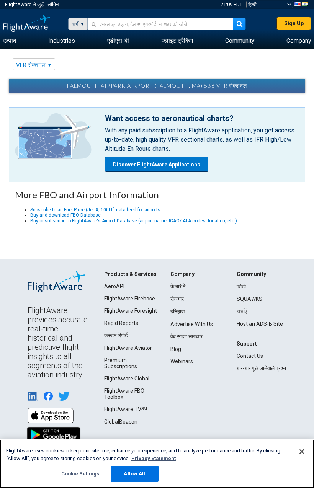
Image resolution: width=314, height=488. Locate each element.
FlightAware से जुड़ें (24, 4)
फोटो (241, 286)
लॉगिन (53, 4)
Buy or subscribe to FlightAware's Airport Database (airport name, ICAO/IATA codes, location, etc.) (133, 221)
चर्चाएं (242, 311)
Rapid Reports (121, 323)
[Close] (301, 451)
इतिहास (177, 311)
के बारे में (177, 286)
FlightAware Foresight (130, 311)
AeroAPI (114, 286)
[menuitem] (9, 41)
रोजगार (177, 299)
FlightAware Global (126, 378)
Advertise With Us (191, 324)
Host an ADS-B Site (260, 324)
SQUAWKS (249, 299)
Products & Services (130, 274)
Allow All (134, 474)
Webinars (181, 361)
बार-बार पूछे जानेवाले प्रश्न (261, 368)
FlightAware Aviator (128, 348)
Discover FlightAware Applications (156, 165)
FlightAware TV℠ (125, 409)
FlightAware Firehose (129, 298)
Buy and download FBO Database (65, 215)
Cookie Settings (80, 474)
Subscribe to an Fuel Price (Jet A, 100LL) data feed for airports (95, 209)
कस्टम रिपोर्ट (116, 335)
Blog (175, 349)
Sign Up (294, 23)
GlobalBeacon (120, 422)
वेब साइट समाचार (186, 336)
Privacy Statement (153, 458)
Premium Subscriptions (120, 363)
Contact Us (250, 356)
